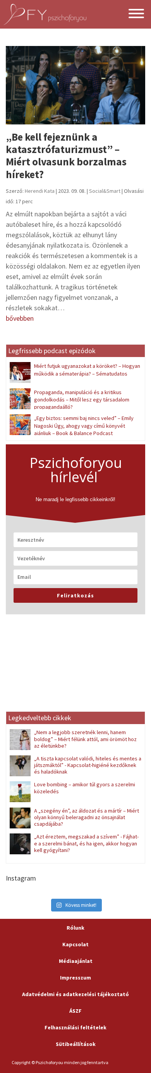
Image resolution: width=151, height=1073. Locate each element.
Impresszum (75, 977)
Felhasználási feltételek (75, 1027)
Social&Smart (104, 190)
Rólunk (75, 927)
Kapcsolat (75, 944)
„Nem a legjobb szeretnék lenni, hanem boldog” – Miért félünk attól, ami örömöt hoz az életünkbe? (85, 739)
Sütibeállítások (76, 1044)
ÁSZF (75, 1010)
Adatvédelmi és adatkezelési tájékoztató (75, 994)
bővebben (20, 318)
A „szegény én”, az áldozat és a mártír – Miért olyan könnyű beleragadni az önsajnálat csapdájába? (86, 817)
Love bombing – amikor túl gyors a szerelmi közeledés (84, 787)
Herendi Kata (40, 190)
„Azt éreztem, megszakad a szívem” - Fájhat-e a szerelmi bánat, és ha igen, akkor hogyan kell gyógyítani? (86, 843)
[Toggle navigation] (136, 14)
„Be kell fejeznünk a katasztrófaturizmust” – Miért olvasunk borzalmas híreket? (66, 155)
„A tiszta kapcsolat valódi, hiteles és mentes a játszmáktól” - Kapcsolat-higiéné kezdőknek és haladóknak (87, 765)
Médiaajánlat (76, 960)
